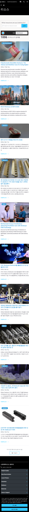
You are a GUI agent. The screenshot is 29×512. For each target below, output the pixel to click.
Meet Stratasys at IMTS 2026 (10, 107)
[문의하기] (20, 2)
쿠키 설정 (14, 505)
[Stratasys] (3, 2)
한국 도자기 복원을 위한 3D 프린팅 (11, 140)
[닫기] (27, 496)
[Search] (24, 2)
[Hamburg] (27, 2)
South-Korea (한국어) (12, 1)
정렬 (14, 33)
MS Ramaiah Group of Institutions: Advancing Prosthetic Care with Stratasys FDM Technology (14, 225)
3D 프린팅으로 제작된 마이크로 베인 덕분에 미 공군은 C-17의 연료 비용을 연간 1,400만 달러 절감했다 (14, 182)
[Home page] (3, 5)
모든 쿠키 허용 (14, 509)
